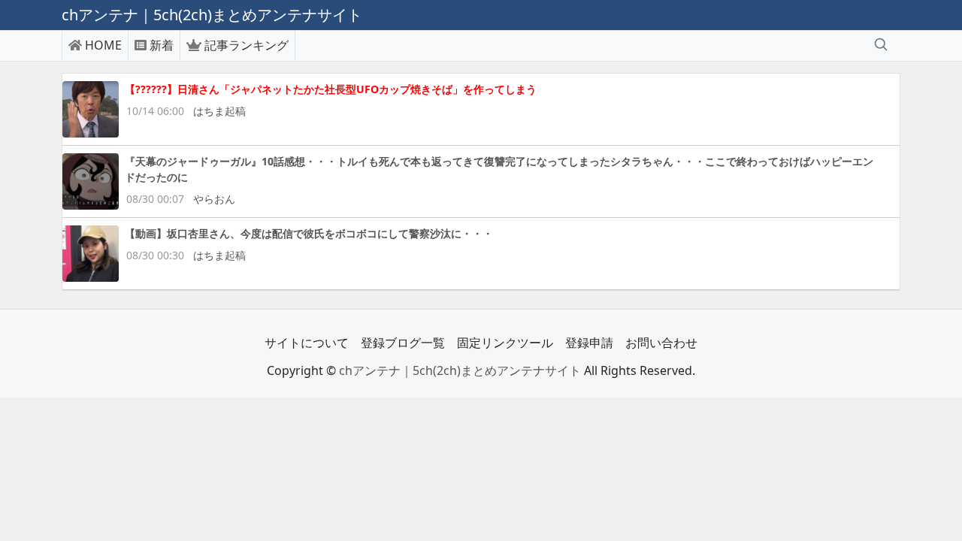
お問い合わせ (661, 342)
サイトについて (307, 342)
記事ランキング (246, 45)
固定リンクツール (505, 342)
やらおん (214, 199)
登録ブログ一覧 (403, 342)
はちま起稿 (219, 111)
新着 (162, 45)
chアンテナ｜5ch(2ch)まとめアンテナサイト (460, 370)
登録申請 (589, 342)
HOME (103, 45)
